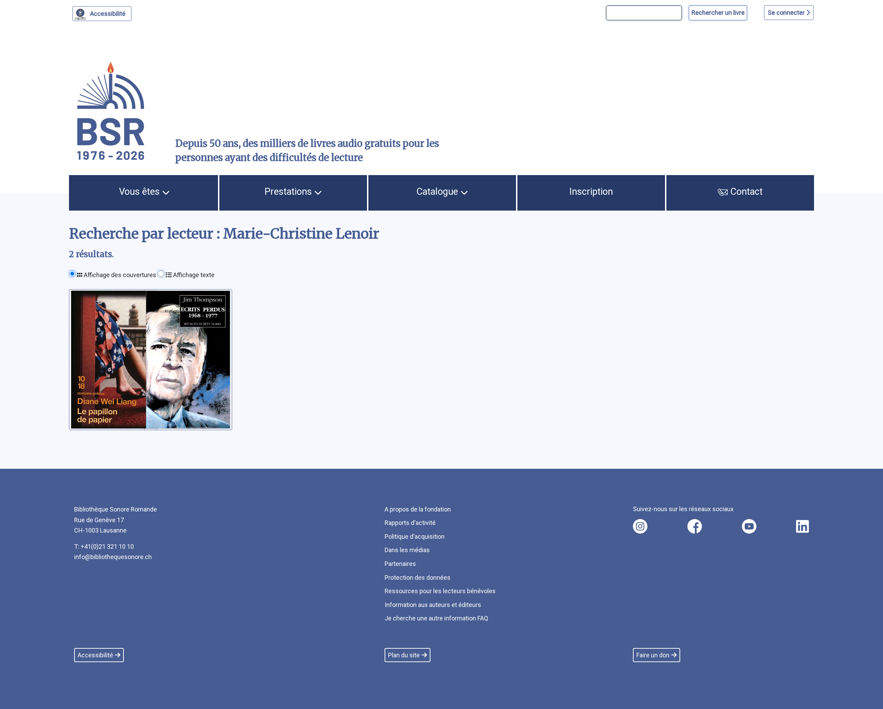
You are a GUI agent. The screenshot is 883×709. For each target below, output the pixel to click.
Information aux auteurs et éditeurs (433, 604)
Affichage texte (193, 274)
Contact (745, 191)
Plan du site (404, 655)
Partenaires (400, 563)
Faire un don (652, 655)
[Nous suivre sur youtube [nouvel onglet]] (749, 526)
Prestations (289, 191)
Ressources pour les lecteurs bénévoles (440, 591)
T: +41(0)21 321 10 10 (104, 546)
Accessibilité (108, 13)
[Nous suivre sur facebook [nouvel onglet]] (694, 526)
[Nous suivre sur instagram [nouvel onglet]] (640, 526)
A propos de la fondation (418, 509)
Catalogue (438, 191)
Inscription (591, 191)
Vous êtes (140, 191)
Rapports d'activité (410, 522)
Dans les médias (407, 550)
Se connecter (787, 12)
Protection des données (417, 577)
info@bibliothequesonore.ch (113, 556)
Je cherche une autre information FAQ (436, 618)
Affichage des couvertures (119, 274)
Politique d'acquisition (415, 536)
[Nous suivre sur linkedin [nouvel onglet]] (802, 526)
